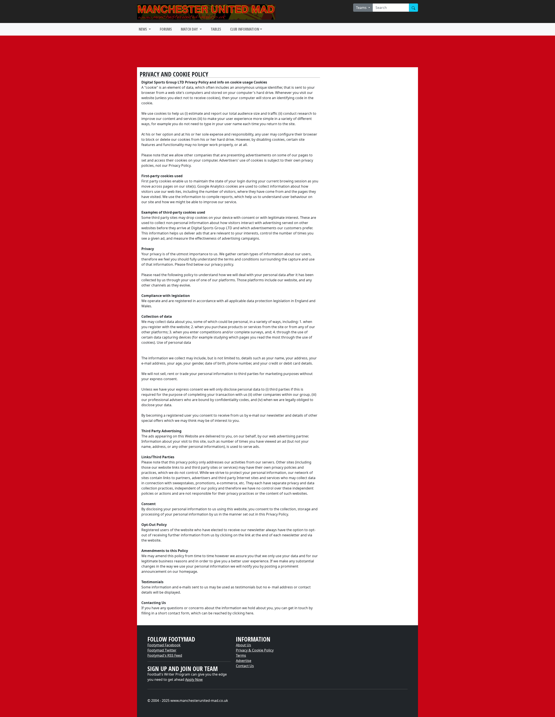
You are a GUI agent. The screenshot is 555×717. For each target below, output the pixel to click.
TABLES (216, 29)
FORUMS (166, 29)
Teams (361, 7)
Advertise (243, 660)
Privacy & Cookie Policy (255, 650)
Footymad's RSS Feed (164, 655)
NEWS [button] (143, 29)
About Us (243, 645)
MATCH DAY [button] (190, 29)
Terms (241, 655)
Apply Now (194, 679)
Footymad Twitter (161, 650)
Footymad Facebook (164, 645)
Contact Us (245, 665)
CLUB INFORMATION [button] (244, 29)
